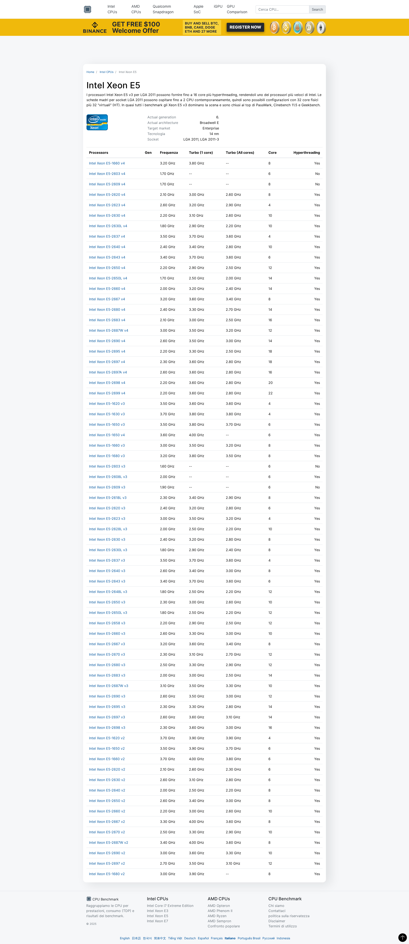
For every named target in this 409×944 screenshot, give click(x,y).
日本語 (136, 938)
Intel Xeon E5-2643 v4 (107, 257)
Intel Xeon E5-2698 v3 (107, 727)
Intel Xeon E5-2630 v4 (107, 215)
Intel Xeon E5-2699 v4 (107, 393)
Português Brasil (249, 938)
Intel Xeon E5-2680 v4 (107, 309)
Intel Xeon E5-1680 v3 (107, 456)
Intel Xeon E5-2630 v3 (107, 539)
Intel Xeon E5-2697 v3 (107, 717)
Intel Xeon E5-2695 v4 (107, 351)
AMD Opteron (219, 905)
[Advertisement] (204, 50)
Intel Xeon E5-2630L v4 (108, 226)
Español (203, 938)
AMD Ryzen (217, 916)
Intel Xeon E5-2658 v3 (107, 623)
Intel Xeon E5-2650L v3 (108, 612)
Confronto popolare (224, 926)
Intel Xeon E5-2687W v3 (108, 686)
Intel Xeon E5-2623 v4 (107, 205)
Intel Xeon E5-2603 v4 (107, 173)
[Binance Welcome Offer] (95, 27)
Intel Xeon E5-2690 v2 (107, 853)
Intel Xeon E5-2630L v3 (108, 550)
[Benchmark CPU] (87, 9)
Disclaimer (276, 921)
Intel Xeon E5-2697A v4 (108, 372)
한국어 (147, 938)
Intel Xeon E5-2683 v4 (107, 320)
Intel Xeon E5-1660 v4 (107, 163)
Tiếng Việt (175, 938)
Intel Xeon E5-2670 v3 (107, 654)
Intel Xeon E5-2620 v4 (107, 194)
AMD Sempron (219, 921)
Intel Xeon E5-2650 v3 (107, 602)
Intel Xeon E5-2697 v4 (107, 362)
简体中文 (160, 938)
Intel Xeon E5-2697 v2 (107, 863)
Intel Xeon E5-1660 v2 (107, 759)
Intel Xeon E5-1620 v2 (107, 738)
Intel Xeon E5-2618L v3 (108, 497)
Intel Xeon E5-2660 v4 (107, 288)
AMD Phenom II (220, 911)
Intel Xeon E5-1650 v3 (107, 424)
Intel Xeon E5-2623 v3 (107, 518)
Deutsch (190, 938)
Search (317, 9)
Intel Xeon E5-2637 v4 (107, 236)
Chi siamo (276, 905)
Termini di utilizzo (282, 926)
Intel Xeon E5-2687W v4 (108, 330)
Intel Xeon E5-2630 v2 (107, 780)
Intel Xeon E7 (157, 921)
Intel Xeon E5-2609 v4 (107, 184)
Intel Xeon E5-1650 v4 (107, 435)
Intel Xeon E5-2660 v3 (107, 633)
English (125, 938)
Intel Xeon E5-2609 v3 (107, 487)
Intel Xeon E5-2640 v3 (107, 571)
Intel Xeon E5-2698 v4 (107, 383)
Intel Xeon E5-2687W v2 (108, 842)
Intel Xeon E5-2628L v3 (108, 529)
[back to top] (402, 937)
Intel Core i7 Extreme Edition (170, 905)
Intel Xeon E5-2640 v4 (107, 247)
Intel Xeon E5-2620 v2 (107, 769)
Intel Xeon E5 (157, 916)
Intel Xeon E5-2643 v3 (107, 581)
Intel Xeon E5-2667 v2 (107, 821)
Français (217, 938)
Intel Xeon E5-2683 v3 (107, 675)
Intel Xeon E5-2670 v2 (107, 832)
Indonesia (283, 938)
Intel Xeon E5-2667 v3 (107, 644)
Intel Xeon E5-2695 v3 (107, 706)
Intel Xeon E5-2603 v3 (107, 466)
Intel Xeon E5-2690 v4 (107, 341)
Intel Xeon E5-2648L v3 (108, 592)
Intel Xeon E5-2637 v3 (107, 560)
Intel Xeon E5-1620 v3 (107, 403)
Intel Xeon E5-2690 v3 (107, 696)
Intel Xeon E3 (157, 911)
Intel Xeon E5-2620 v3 (107, 508)
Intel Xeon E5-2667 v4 (107, 299)
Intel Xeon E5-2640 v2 (107, 790)
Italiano (230, 938)
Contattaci (276, 911)
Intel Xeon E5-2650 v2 (107, 801)
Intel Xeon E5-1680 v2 (107, 874)
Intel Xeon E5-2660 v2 (107, 811)
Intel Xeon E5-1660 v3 (107, 445)
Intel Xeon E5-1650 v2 (107, 748)
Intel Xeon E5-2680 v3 (107, 665)
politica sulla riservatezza (289, 916)
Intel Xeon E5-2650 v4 (107, 268)
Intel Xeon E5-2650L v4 (108, 278)
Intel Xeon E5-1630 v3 (107, 414)
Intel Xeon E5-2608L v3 (108, 477)
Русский (268, 938)
